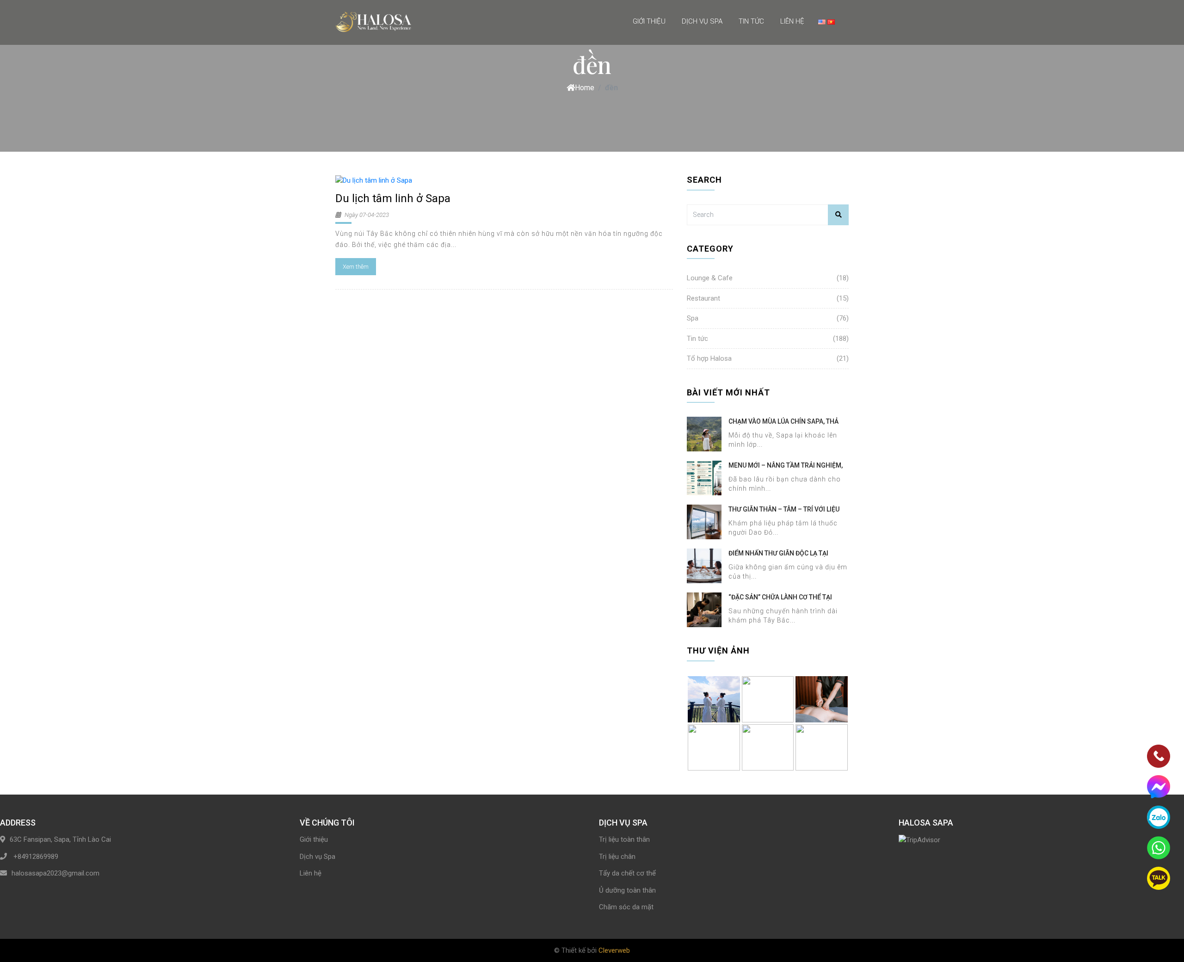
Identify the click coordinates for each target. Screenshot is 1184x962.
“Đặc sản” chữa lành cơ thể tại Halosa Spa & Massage (780, 597)
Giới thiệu (649, 21)
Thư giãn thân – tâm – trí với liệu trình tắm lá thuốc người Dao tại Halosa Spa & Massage (784, 510)
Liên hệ (792, 21)
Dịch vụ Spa (702, 21)
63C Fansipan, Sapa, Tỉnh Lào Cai (60, 839)
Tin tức (751, 21)
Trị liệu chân (617, 856)
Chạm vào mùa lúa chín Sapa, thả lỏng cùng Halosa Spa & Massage (785, 422)
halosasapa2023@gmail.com (55, 873)
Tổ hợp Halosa (709, 358)
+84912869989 (35, 856)
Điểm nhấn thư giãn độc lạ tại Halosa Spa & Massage (778, 553)
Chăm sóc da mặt (626, 907)
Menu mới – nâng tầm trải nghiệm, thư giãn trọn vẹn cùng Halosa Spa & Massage (785, 466)
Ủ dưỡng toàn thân (627, 890)
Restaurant (703, 298)
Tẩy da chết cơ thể (627, 873)
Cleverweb (614, 950)
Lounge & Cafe (710, 278)
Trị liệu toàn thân (624, 839)
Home (584, 87)
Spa (692, 318)
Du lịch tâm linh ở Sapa (394, 198)
